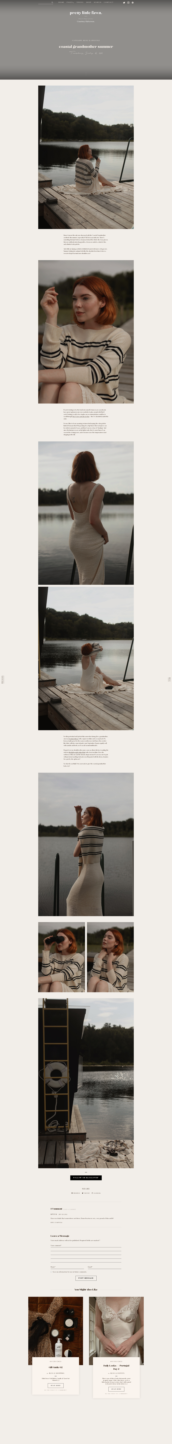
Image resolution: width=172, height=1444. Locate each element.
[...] (58, 1380)
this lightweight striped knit (77, 752)
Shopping (60, 1373)
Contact (109, 2)
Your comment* (56, 1245)
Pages (70, 2)
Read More (56, 1385)
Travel (80, 2)
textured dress (73, 739)
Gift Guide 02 (56, 1367)
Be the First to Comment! (55, 1390)
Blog (85, 40)
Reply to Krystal (57, 1222)
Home (61, 2)
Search (97, 2)
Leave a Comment (70, 1209)
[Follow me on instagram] (128, 2)
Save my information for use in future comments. (70, 1272)
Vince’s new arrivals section (80, 416)
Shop (88, 2)
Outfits (121, 1373)
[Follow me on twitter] (124, 2)
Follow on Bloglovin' (86, 1178)
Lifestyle (95, 40)
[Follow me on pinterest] (133, 2)
